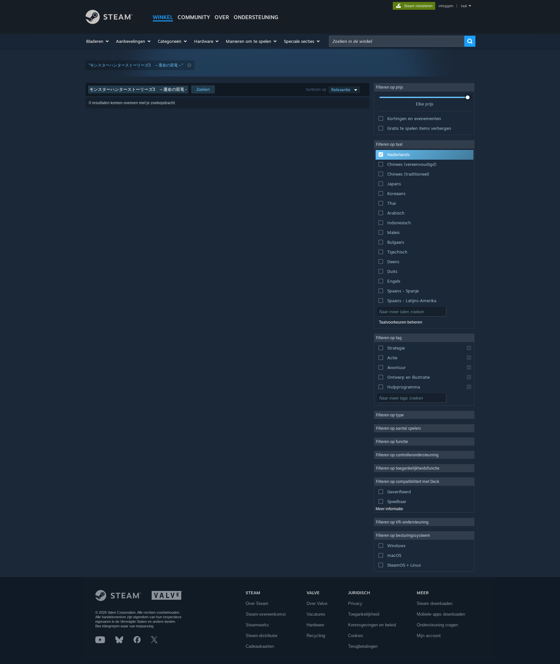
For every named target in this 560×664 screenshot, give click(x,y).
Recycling (316, 635)
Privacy (355, 603)
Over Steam (257, 603)
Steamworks (257, 624)
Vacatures (316, 614)
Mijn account (429, 635)
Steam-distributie (261, 635)
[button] (98, 41)
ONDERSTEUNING (256, 17)
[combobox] (396, 41)
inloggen (445, 6)
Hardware (315, 624)
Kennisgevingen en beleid (372, 624)
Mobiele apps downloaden (441, 614)
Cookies (355, 635)
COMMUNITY (194, 17)
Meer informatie (389, 509)
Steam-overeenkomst (266, 614)
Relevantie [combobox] (340, 89)
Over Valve (317, 603)
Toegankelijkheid (363, 614)
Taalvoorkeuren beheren (400, 322)
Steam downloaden (434, 603)
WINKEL (163, 17)
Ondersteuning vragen (437, 624)
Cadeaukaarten (260, 646)
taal (464, 6)
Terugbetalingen (363, 646)
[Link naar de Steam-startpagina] (109, 22)
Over (222, 17)
